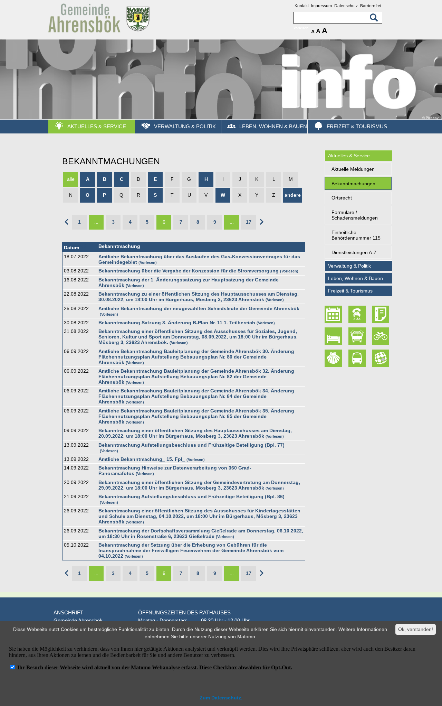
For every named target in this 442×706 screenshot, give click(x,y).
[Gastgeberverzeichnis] (334, 336)
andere (293, 195)
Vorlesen (147, 262)
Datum (71, 247)
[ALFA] (357, 314)
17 (248, 222)
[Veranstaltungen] (334, 314)
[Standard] (100, 31)
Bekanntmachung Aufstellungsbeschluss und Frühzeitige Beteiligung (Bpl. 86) (191, 496)
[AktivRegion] (381, 336)
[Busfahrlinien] (357, 358)
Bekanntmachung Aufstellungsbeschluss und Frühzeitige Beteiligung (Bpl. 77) (191, 445)
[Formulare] (381, 314)
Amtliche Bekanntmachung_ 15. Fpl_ (141, 459)
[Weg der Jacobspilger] (334, 358)
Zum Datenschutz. (221, 697)
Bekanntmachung (119, 246)
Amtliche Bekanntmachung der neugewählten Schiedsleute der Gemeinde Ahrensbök (198, 308)
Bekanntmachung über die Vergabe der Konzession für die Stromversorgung (188, 270)
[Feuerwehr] (357, 336)
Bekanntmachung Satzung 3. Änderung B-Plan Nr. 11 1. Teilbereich (176, 322)
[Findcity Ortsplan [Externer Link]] (381, 358)
